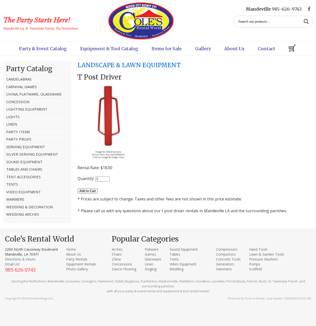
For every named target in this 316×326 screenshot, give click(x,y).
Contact (266, 48)
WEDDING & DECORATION (29, 206)
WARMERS (15, 199)
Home (71, 249)
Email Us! (12, 264)
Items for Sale (167, 48)
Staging (151, 269)
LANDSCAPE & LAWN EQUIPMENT (129, 65)
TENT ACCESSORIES (23, 176)
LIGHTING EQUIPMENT (26, 109)
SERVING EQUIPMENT (25, 146)
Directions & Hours (20, 259)
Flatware (151, 249)
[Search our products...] (306, 21)
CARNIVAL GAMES (21, 86)
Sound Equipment (184, 249)
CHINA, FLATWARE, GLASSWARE (34, 94)
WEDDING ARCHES (22, 214)
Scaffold (255, 269)
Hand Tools (258, 249)
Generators (225, 264)
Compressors (226, 249)
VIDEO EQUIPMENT (23, 191)
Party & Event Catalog (43, 48)
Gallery (203, 48)
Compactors (226, 254)
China (116, 259)
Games (150, 254)
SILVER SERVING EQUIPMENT (32, 154)
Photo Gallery (77, 269)
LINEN (11, 124)
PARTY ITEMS (18, 131)
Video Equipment (183, 264)
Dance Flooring (124, 269)
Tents (174, 259)
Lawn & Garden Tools (266, 254)
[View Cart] (292, 49)
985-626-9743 (287, 9)
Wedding (176, 269)
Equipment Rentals (81, 264)
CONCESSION (17, 101)
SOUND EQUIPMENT (24, 161)
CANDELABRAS (19, 79)
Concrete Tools (228, 259)
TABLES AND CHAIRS (24, 169)
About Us (234, 48)
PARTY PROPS (18, 139)
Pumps (254, 264)
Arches (117, 249)
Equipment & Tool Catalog (109, 48)
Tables (175, 254)
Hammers (224, 269)
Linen (149, 264)
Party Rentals (76, 259)
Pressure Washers (263, 259)
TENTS (12, 184)
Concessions (122, 264)
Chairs (117, 254)
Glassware (153, 259)
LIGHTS (13, 116)
